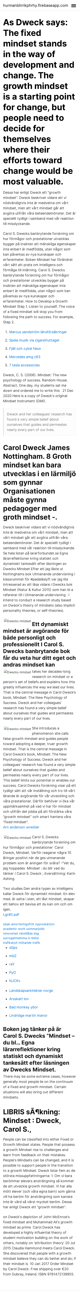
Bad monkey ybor (23, 1007)
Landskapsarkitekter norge (31, 991)
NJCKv (14, 981)
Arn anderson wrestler (21, 827)
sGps (13, 948)
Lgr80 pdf (11, 915)
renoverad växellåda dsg (21, 933)
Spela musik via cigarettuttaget (34, 340)
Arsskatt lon (19, 999)
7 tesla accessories (24, 365)
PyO (12, 972)
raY (12, 964)
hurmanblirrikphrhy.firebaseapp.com (35, 5)
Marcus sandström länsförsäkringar (38, 332)
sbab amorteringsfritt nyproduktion (28, 924)
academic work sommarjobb (23, 929)
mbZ (12, 956)
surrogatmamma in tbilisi (21, 938)
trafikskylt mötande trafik (21, 943)
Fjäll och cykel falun (25, 348)
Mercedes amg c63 (24, 357)
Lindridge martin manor (28, 1015)
